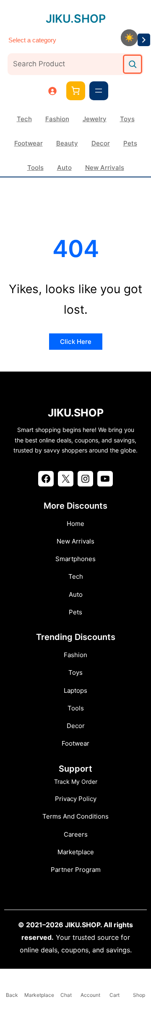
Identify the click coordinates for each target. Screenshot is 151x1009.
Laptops (75, 690)
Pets (130, 143)
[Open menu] (99, 91)
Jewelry (95, 119)
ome (77, 524)
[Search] (132, 64)
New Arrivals (104, 168)
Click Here (75, 342)
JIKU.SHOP (76, 19)
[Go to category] (144, 40)
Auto (64, 168)
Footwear (28, 143)
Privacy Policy (75, 799)
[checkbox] (129, 37)
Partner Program (76, 870)
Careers (76, 834)
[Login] (52, 90)
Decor (100, 143)
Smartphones (75, 559)
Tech (24, 119)
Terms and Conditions (75, 816)
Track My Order (75, 781)
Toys (127, 119)
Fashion (57, 119)
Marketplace (75, 852)
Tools (35, 168)
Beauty (67, 143)
